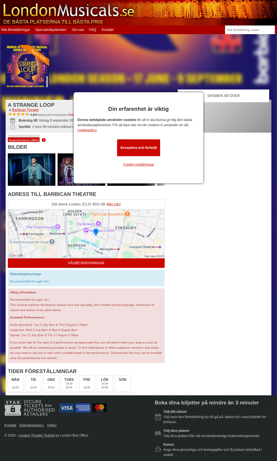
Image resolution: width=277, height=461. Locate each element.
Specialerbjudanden (50, 30)
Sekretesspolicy (31, 425)
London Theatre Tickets (36, 435)
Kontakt (107, 30)
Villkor (52, 425)
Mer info (113, 204)
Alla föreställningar (15, 30)
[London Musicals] (69, 23)
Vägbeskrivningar (86, 263)
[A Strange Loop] (31, 169)
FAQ (92, 30)
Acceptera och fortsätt (138, 147)
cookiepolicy (87, 130)
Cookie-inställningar (138, 164)
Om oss (78, 30)
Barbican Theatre (25, 110)
